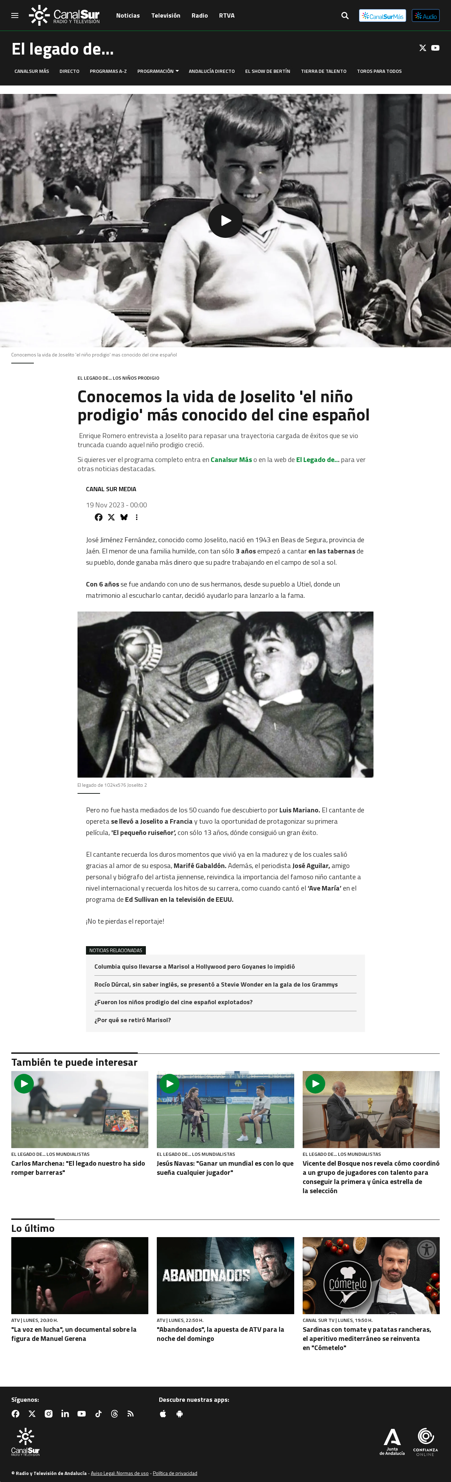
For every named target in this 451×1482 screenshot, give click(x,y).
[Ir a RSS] (132, 1414)
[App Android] (181, 1414)
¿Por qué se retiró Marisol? (132, 1020)
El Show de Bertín (267, 71)
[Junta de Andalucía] (392, 1442)
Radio (200, 15)
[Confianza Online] (426, 1442)
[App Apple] (164, 1414)
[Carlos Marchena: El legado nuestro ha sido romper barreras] (79, 1109)
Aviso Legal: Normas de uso (120, 1473)
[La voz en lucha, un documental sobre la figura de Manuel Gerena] (79, 1275)
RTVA (227, 15)
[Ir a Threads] (116, 1414)
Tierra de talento (323, 71)
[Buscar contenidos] (345, 16)
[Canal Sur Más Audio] (426, 15)
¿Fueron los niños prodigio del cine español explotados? (173, 1003)
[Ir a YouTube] (435, 48)
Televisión (165, 15)
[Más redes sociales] (136, 517)
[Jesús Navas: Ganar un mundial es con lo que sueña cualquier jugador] (225, 1109)
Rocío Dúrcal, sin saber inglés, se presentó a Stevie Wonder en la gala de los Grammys (216, 985)
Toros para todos (379, 71)
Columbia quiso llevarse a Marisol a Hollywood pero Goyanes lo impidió (194, 967)
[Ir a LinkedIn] (66, 1414)
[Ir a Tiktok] (99, 1414)
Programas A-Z (108, 71)
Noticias (128, 15)
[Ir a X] (423, 48)
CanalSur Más (31, 71)
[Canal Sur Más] (382, 15)
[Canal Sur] (64, 15)
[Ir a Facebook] (17, 1414)
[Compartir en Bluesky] (124, 517)
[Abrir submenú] (177, 71)
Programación (155, 71)
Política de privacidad (175, 1473)
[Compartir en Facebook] (98, 517)
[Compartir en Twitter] (111, 517)
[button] (225, 220)
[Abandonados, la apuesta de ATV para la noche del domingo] (225, 1275)
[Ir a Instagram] (50, 1414)
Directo (69, 71)
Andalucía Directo (212, 71)
